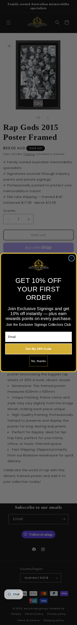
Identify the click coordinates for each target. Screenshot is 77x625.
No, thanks (38, 361)
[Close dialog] (71, 258)
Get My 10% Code (39, 348)
